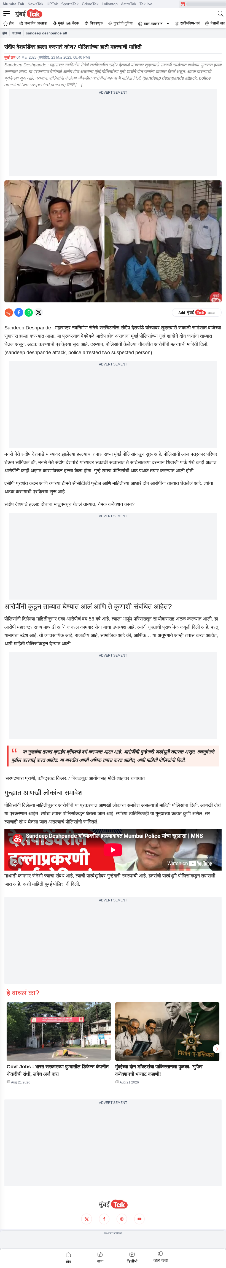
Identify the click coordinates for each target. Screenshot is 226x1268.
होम (4, 33)
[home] (113, 1204)
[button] (59, 1031)
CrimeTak (90, 4)
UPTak (52, 4)
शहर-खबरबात (153, 23)
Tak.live (145, 4)
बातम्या (16, 33)
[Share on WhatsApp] (28, 312)
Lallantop (110, 4)
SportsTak (70, 4)
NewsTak (35, 4)
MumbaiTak (13, 4)
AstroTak (128, 4)
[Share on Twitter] (38, 312)
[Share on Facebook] (18, 312)
